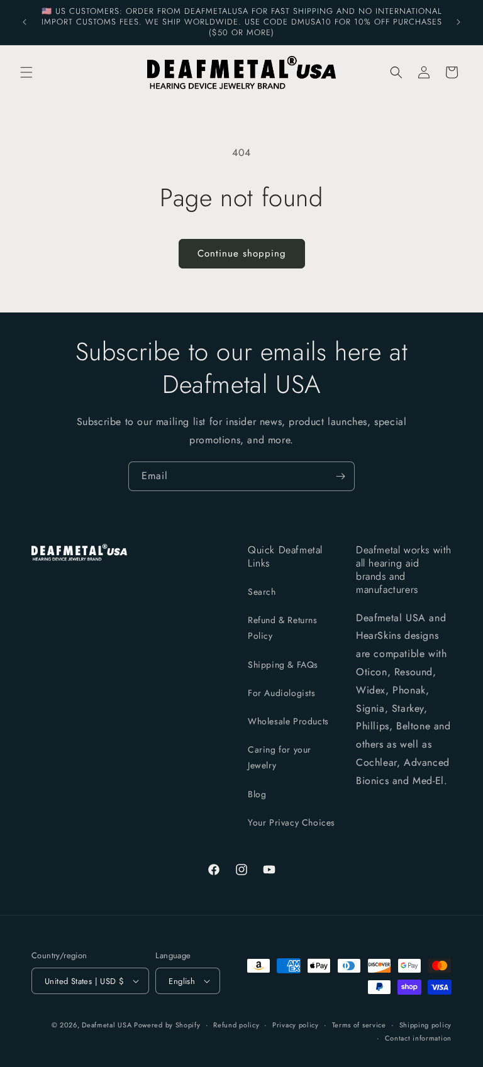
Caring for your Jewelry (279, 757)
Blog (257, 794)
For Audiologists (282, 693)
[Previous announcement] (24, 22)
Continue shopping (241, 253)
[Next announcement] (458, 22)
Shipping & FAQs (283, 664)
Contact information (418, 1038)
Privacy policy (295, 1025)
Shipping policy (425, 1025)
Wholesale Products (288, 721)
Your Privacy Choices (291, 822)
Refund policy (236, 1025)
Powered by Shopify (167, 1025)
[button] (26, 72)
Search (262, 591)
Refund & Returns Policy (283, 628)
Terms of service (359, 1025)
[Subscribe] (340, 476)
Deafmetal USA (108, 1025)
